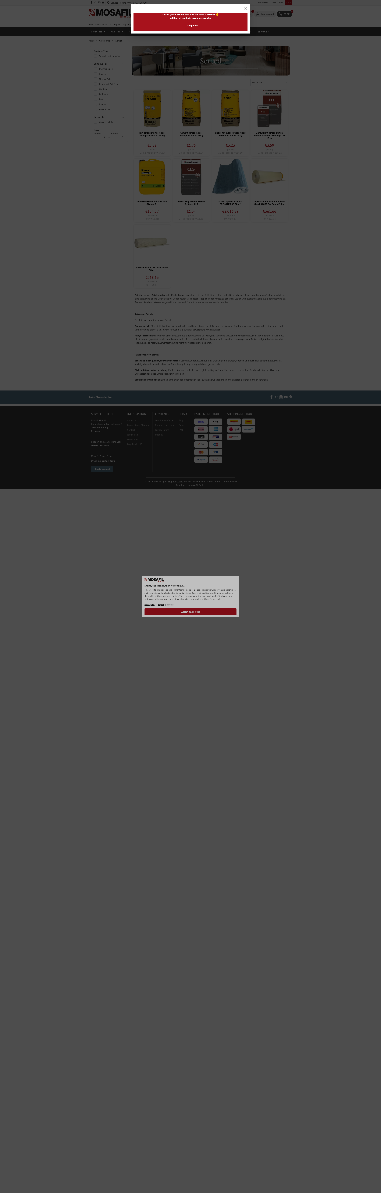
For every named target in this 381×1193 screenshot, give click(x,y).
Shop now (192, 25)
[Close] (246, 8)
